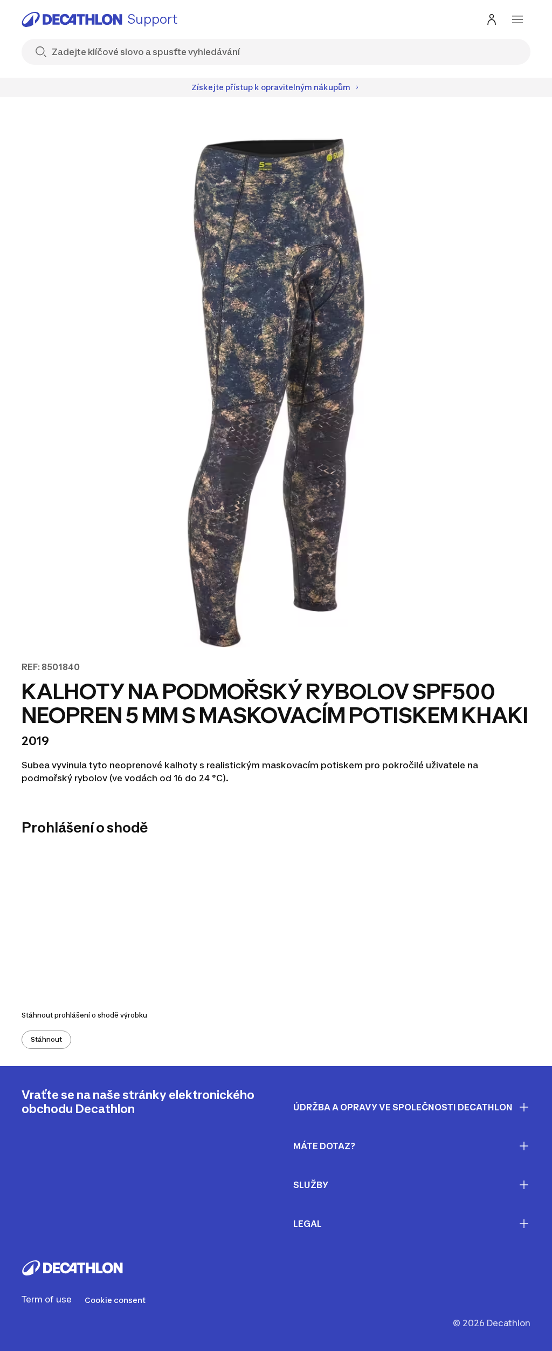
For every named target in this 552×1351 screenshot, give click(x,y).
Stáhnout (46, 1039)
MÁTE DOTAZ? (324, 1146)
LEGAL (307, 1223)
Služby (310, 1184)
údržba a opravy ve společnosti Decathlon (403, 1107)
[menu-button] (517, 19)
